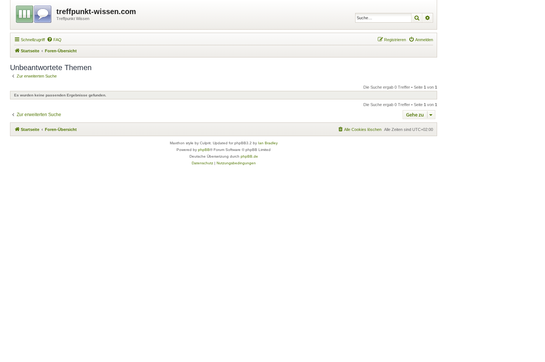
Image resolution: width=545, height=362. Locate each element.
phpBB (204, 150)
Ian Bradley (268, 143)
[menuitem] (54, 39)
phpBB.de (249, 156)
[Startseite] (34, 13)
